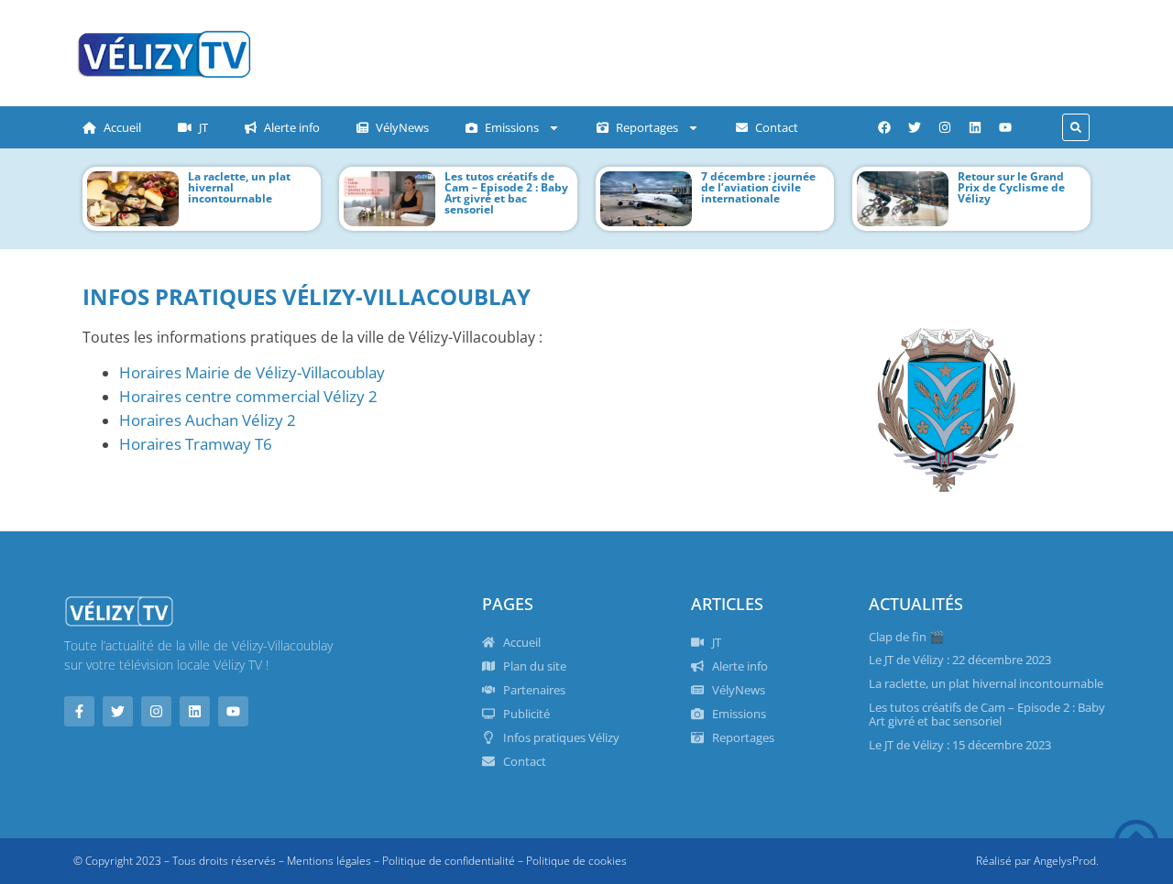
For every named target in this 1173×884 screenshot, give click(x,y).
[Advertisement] (636, 50)
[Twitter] (914, 127)
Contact (776, 127)
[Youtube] (1005, 127)
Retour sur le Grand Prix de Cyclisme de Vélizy (1011, 187)
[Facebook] (884, 127)
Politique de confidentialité (448, 860)
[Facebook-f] (79, 711)
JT (203, 127)
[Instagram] (945, 127)
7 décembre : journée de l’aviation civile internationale (758, 187)
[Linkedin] (975, 127)
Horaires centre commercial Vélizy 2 (248, 396)
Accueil (122, 127)
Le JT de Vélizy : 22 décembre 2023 (960, 659)
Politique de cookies (576, 860)
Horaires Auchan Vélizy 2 (207, 420)
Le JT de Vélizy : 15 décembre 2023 (960, 745)
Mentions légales (329, 860)
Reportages (647, 127)
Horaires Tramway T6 (195, 443)
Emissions (512, 127)
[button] (1076, 127)
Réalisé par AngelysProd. (1037, 860)
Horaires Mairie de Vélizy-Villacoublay (252, 372)
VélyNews (402, 127)
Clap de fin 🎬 (906, 636)
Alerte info (292, 127)
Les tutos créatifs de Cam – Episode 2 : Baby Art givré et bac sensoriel (506, 193)
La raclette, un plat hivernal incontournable (986, 683)
